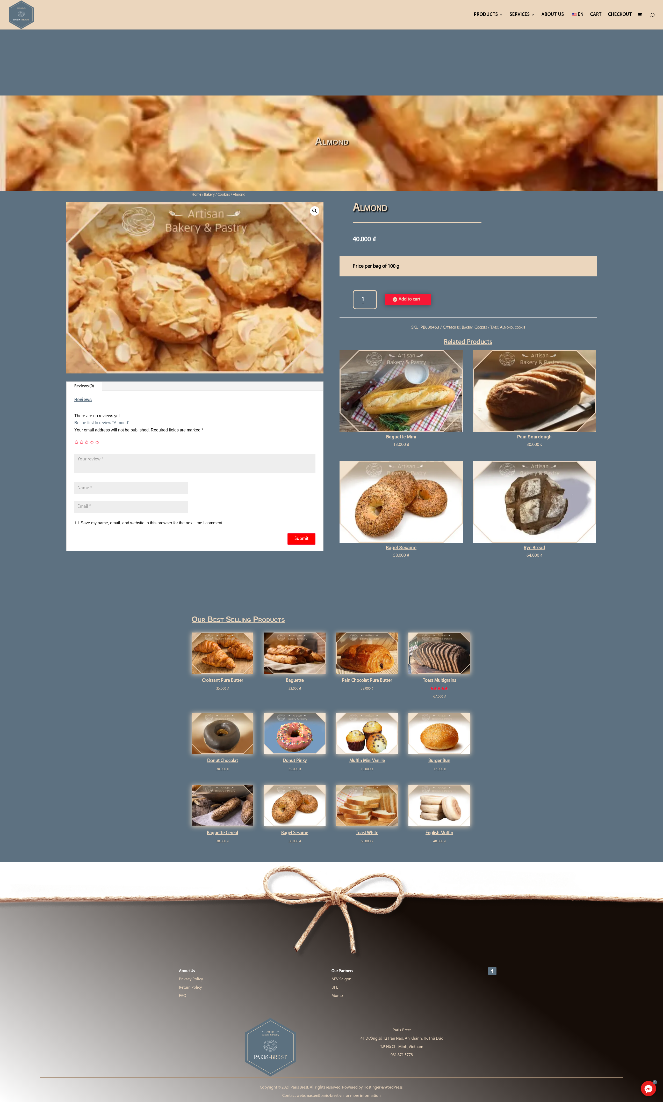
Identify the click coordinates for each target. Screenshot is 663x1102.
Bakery (209, 195)
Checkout (620, 15)
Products (486, 15)
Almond (506, 327)
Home (196, 195)
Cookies (224, 195)
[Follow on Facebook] (492, 971)
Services (520, 15)
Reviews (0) (84, 386)
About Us (553, 15)
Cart (596, 15)
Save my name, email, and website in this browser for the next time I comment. (152, 523)
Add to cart (409, 299)
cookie (520, 327)
